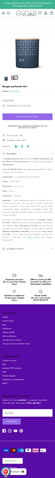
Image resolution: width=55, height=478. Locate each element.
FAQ (4, 364)
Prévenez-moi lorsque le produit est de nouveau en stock (27, 127)
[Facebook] (4, 431)
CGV (4, 371)
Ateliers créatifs (8, 332)
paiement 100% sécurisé (11, 368)
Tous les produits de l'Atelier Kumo (16, 343)
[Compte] (45, 13)
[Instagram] (10, 431)
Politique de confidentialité (12, 379)
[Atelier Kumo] (26, 13)
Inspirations (6, 328)
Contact (5, 317)
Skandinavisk (14, 91)
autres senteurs (33, 237)
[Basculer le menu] (3, 13)
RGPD (4, 383)
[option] (27, 45)
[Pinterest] (21, 431)
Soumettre (11, 421)
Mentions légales (9, 375)
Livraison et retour (9, 360)
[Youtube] (15, 431)
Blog (4, 324)
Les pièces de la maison (11, 340)
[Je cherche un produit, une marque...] (10, 13)
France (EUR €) (10, 460)
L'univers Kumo (8, 320)
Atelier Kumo (12, 468)
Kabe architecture (9, 336)
